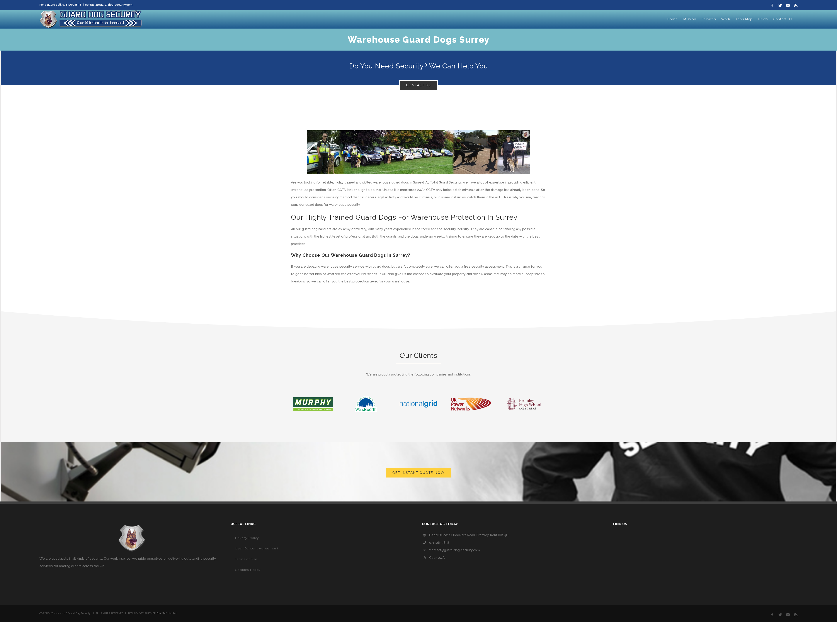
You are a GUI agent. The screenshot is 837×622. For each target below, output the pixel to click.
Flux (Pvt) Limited (167, 613)
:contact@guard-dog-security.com (454, 550)
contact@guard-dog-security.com (109, 4)
